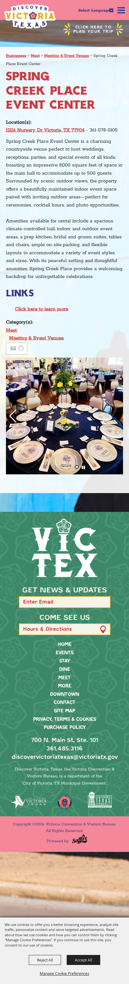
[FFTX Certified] (100, 800)
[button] (13, 416)
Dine (64, 669)
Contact (64, 702)
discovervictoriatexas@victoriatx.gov (65, 757)
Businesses (16, 55)
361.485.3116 (64, 749)
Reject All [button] (45, 959)
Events (65, 653)
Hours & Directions (47, 629)
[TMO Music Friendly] (64, 802)
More (64, 686)
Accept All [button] (83, 959)
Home (64, 644)
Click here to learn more (41, 309)
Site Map (64, 711)
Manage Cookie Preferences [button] (64, 973)
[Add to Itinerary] (21, 348)
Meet (35, 55)
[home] (64, 547)
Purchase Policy (64, 727)
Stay (64, 661)
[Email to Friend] (13, 348)
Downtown (64, 694)
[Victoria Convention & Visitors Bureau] (30, 16)
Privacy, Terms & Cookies (64, 719)
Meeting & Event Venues (66, 55)
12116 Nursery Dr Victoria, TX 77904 (45, 130)
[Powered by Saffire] (79, 839)
